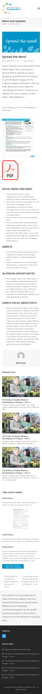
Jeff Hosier (21, 363)
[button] (39, 8)
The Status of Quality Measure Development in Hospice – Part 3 (16, 437)
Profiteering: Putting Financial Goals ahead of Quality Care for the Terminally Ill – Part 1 (29, 580)
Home (4, 24)
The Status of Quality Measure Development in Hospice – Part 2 (16, 471)
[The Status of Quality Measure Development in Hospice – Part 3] (21, 423)
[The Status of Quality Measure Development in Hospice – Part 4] (21, 386)
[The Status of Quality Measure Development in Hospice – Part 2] (21, 457)
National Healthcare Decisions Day (17, 649)
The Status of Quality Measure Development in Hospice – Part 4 (16, 401)
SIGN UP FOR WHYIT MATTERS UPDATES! (13, 566)
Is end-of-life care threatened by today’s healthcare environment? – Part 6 (10, 581)
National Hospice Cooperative (21, 687)
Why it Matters (28, 61)
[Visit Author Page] (21, 355)
